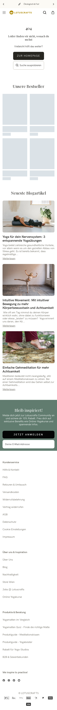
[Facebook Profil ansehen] (4, 680)
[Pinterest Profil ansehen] (14, 680)
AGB (5, 514)
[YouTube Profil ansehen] (19, 680)
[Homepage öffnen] (21, 12)
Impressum (9, 536)
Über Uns (8, 559)
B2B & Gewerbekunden (15, 657)
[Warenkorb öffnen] (53, 12)
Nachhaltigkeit (10, 574)
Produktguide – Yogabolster (17, 642)
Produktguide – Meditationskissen (21, 634)
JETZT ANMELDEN (28, 434)
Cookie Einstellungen (14, 529)
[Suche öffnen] (45, 12)
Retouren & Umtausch (14, 484)
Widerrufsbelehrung (14, 499)
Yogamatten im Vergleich (16, 619)
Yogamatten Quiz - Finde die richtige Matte (26, 627)
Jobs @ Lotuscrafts (13, 589)
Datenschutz (9, 522)
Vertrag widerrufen (13, 507)
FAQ (5, 477)
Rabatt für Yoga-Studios (16, 649)
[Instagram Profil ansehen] (9, 680)
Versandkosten (11, 492)
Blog (5, 567)
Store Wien (9, 582)
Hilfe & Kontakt (11, 469)
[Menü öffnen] (4, 12)
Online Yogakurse (12, 597)
